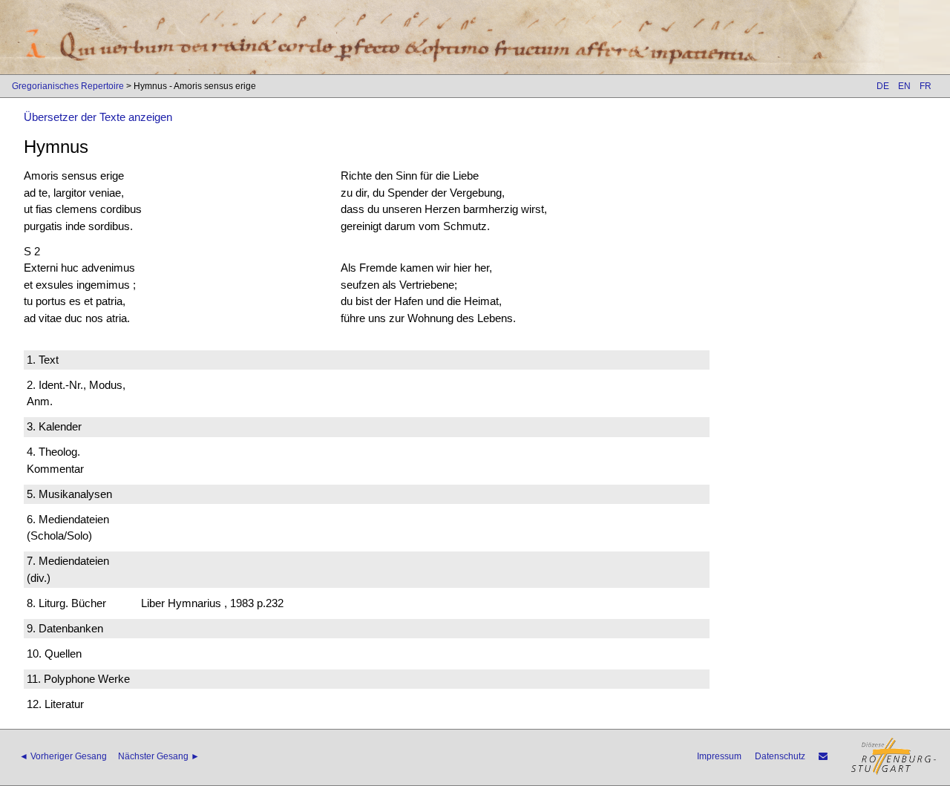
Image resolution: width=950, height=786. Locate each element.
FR (925, 86)
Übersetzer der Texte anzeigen (98, 117)
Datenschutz (780, 756)
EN (904, 86)
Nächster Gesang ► (159, 756)
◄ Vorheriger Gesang (63, 756)
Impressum (719, 756)
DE (883, 86)
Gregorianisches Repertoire (68, 86)
